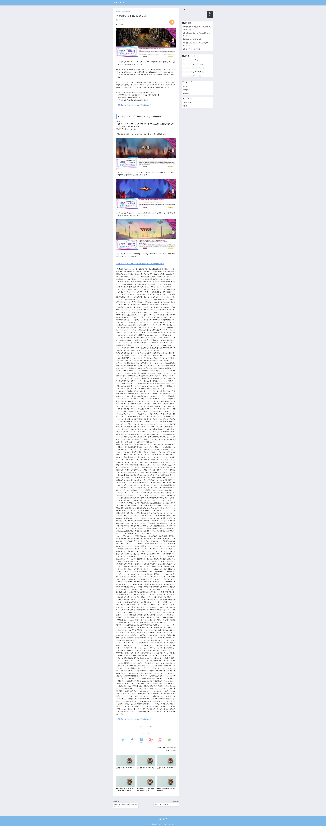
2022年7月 (186, 90)
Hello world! (185, 60)
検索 (183, 9)
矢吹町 (174, 750)
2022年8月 (186, 86)
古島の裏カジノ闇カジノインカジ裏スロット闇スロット (197, 34)
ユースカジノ (119, 2)
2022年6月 (186, 93)
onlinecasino (171, 748)
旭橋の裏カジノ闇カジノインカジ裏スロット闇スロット (197, 44)
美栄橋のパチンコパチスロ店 (192, 39)
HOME (164, 819)
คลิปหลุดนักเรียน (197, 68)
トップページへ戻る (145, 726)
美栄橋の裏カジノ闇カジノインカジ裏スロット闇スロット (197, 28)
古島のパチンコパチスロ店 (191, 49)
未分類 (185, 106)
